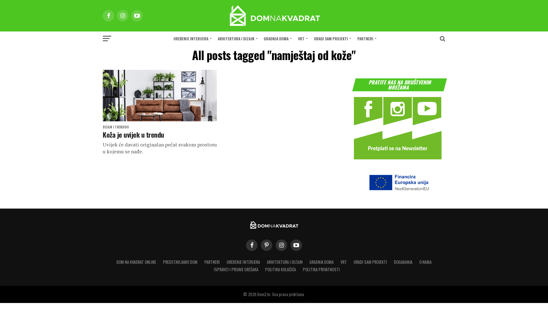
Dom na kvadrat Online (136, 262)
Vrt (301, 38)
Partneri (365, 38)
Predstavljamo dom (180, 262)
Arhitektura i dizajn (236, 38)
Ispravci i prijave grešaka (236, 269)
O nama (425, 262)
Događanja (403, 262)
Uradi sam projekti (331, 38)
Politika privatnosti (321, 269)
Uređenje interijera (191, 38)
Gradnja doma (276, 38)
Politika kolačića (280, 269)
